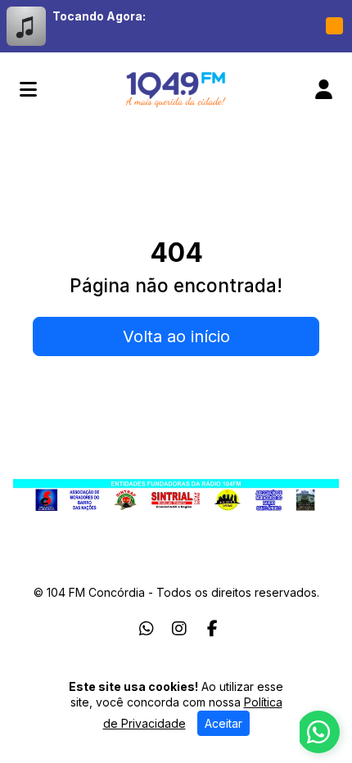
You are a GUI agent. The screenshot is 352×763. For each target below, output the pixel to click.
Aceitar (223, 723)
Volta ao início (176, 336)
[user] (323, 89)
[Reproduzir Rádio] (334, 26)
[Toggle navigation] (28, 89)
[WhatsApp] (146, 629)
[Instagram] (179, 629)
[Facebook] (212, 629)
